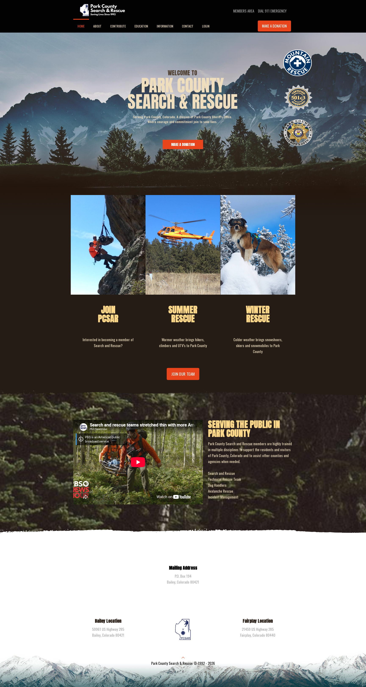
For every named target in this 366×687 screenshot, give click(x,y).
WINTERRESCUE (258, 314)
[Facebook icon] (183, 671)
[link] (108, 245)
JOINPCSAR (108, 314)
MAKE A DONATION (274, 26)
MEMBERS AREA (243, 11)
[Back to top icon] (183, 657)
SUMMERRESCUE (182, 314)
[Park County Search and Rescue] (102, 9)
